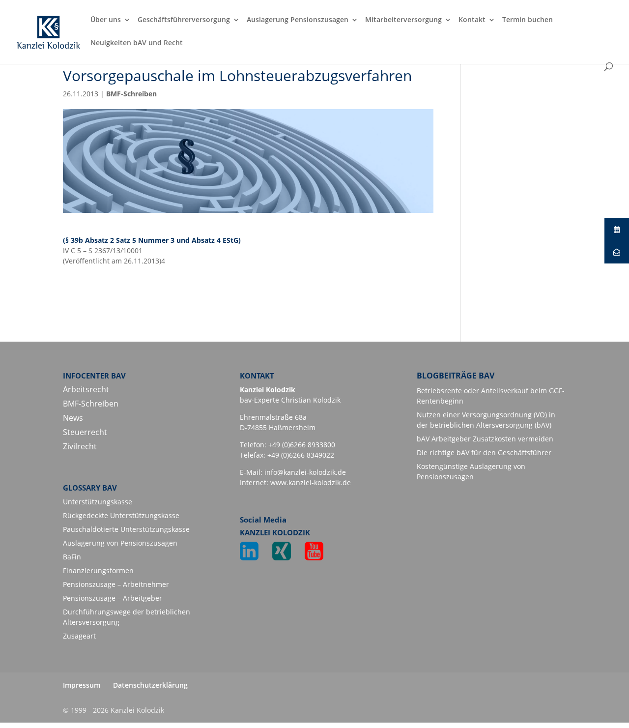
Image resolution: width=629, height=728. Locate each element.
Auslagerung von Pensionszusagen (120, 543)
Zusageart (79, 636)
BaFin (72, 556)
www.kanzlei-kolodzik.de (310, 482)
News (73, 417)
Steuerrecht (85, 432)
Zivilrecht (80, 446)
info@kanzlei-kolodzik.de (305, 472)
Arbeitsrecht (86, 389)
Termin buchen (527, 20)
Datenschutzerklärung (150, 685)
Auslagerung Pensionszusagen (297, 20)
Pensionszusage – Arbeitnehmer (116, 584)
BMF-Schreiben (131, 93)
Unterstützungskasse (97, 501)
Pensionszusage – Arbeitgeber (112, 598)
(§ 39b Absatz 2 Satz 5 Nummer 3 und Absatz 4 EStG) (152, 240)
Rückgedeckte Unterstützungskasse (121, 515)
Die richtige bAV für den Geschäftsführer (484, 452)
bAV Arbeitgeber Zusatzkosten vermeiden (485, 438)
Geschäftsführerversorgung (184, 20)
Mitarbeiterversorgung (403, 20)
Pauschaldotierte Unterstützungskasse (126, 529)
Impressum (81, 685)
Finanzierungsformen (98, 570)
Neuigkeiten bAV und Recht (136, 43)
